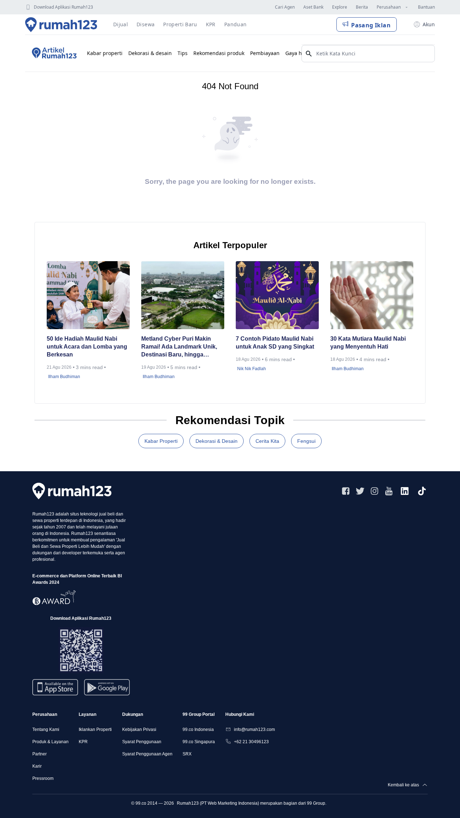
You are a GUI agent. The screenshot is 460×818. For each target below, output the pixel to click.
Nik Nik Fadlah (251, 368)
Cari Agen (285, 7)
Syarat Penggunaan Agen (147, 753)
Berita (362, 7)
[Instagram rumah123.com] (374, 491)
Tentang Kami (45, 729)
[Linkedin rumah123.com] (404, 491)
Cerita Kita (267, 441)
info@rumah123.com (254, 729)
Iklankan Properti (95, 729)
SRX (187, 753)
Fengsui (306, 441)
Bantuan (426, 7)
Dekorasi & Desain (217, 441)
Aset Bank (313, 7)
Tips (183, 53)
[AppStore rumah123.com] (55, 687)
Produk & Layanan (50, 741)
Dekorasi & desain (150, 53)
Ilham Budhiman (64, 376)
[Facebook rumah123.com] (345, 491)
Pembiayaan (265, 53)
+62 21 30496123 (251, 741)
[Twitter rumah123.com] (360, 491)
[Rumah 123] (61, 24)
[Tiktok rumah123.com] (422, 491)
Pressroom (43, 778)
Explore (339, 7)
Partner (39, 753)
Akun (429, 24)
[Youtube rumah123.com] (389, 491)
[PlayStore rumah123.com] (107, 690)
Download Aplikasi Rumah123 (63, 7)
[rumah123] (71, 491)
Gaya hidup (299, 53)
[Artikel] (53, 53)
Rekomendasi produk (218, 53)
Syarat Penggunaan (141, 741)
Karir (37, 766)
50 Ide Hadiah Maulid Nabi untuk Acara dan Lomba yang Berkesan (87, 347)
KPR (83, 741)
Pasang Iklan (371, 25)
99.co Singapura (199, 741)
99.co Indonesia (198, 729)
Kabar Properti (161, 441)
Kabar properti (105, 53)
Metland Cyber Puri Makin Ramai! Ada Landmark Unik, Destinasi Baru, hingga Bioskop (179, 347)
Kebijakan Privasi (139, 729)
